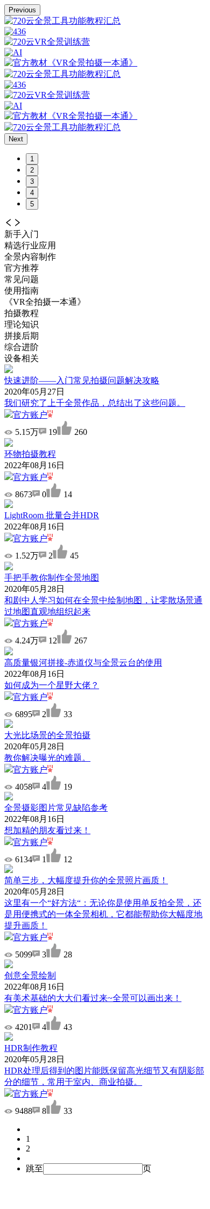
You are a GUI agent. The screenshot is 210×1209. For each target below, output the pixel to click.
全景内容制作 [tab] (30, 256)
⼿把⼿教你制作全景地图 (51, 577)
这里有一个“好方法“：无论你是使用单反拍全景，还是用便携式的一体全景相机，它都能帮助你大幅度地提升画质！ (103, 914)
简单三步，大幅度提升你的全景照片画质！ (86, 880)
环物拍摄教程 (30, 454)
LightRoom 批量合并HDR (51, 515)
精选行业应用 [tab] (30, 245)
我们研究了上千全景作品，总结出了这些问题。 (94, 402)
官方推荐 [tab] (21, 268)
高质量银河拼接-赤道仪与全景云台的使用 (83, 662)
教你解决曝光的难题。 (47, 757)
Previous (22, 10)
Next (16, 139)
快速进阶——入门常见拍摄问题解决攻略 (81, 380)
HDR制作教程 (31, 1048)
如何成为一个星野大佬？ (51, 685)
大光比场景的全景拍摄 (47, 735)
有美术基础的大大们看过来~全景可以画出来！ (92, 998)
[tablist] (105, 257)
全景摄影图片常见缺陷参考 (56, 807)
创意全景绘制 (30, 975)
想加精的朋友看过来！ (47, 830)
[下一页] (116, 1158)
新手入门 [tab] (21, 234)
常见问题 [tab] (21, 279)
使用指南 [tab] (21, 290)
